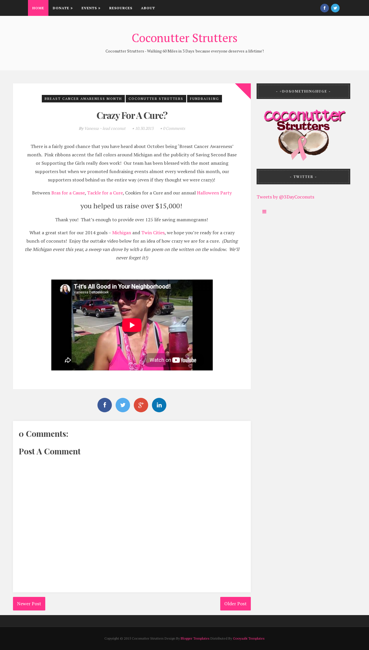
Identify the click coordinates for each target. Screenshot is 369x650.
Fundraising (204, 98)
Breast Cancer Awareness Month (83, 98)
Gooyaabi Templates (249, 638)
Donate (61, 8)
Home (38, 8)
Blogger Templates (195, 638)
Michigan (121, 232)
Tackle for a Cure (105, 193)
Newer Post (29, 603)
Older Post (235, 603)
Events (89, 8)
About (148, 8)
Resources (120, 8)
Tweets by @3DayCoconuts (285, 197)
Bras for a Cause (68, 193)
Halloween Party (214, 193)
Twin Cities (153, 232)
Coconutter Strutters (185, 37)
